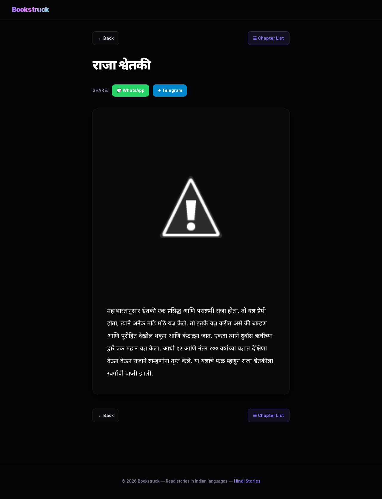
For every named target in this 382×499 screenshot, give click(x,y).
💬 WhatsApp (130, 90)
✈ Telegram (170, 90)
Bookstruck (30, 9)
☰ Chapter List (268, 38)
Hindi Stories (247, 481)
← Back (106, 38)
